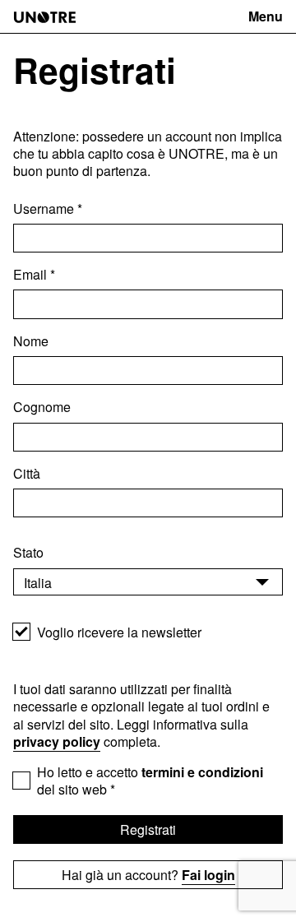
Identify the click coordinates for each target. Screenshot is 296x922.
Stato (30, 552)
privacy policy (56, 741)
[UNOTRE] (44, 17)
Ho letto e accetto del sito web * (150, 781)
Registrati (148, 829)
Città (28, 473)
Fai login (208, 874)
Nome (31, 341)
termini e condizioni (202, 771)
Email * (34, 274)
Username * (47, 208)
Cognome (42, 406)
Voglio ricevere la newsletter (119, 632)
